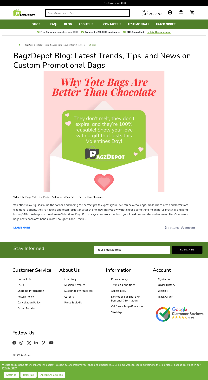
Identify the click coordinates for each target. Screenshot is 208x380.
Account (162, 270)
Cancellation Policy (29, 302)
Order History (166, 285)
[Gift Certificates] (181, 12)
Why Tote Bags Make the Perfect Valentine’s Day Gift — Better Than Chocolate (58, 197)
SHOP (36, 24)
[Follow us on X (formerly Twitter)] (29, 343)
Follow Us (23, 333)
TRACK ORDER (166, 24)
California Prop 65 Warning (127, 306)
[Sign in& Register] (170, 12)
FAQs (54, 24)
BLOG (68, 24)
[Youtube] (51, 343)
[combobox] (87, 13)
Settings (11, 375)
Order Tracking (27, 308)
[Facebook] (14, 343)
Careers (69, 296)
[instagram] (22, 343)
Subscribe (187, 249)
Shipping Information (31, 291)
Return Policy (26, 296)
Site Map (116, 312)
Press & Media (73, 302)
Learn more (21, 227)
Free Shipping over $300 (104, 3)
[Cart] (192, 12)
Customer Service (31, 270)
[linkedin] (36, 343)
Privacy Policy (119, 279)
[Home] (20, 45)
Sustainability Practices (78, 291)
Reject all (28, 375)
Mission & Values (74, 285)
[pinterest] (44, 343)
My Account (165, 279)
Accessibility (118, 291)
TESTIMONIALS (138, 24)
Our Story (70, 279)
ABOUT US (85, 24)
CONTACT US (112, 24)
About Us (69, 270)
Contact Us (24, 279)
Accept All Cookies (51, 375)
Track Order (165, 296)
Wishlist (163, 291)
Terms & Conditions (123, 285)
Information (118, 270)
